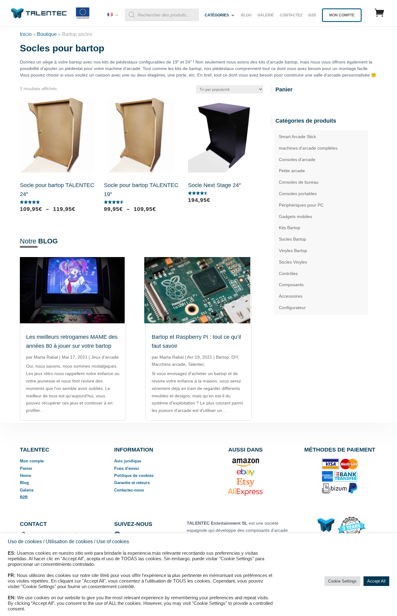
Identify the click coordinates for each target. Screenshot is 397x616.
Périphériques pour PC (301, 205)
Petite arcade (292, 170)
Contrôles (288, 273)
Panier (26, 468)
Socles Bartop (292, 239)
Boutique (47, 34)
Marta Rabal (46, 357)
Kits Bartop (289, 227)
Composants (291, 284)
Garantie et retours (132, 482)
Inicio (26, 34)
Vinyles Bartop (293, 250)
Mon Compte (342, 15)
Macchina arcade (168, 364)
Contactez (291, 15)
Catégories (217, 15)
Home (25, 475)
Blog (246, 15)
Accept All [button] (376, 581)
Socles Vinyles (293, 262)
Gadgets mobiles (295, 216)
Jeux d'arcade (105, 357)
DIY (234, 357)
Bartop (222, 357)
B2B (312, 15)
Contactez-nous (129, 490)
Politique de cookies (134, 475)
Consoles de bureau (299, 182)
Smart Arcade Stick (297, 136)
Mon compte (32, 461)
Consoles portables (298, 193)
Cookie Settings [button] (342, 581)
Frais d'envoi (126, 468)
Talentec (196, 364)
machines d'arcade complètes (308, 148)
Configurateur (292, 307)
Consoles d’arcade (297, 159)
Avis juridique (127, 461)
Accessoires (290, 296)
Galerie (265, 15)
